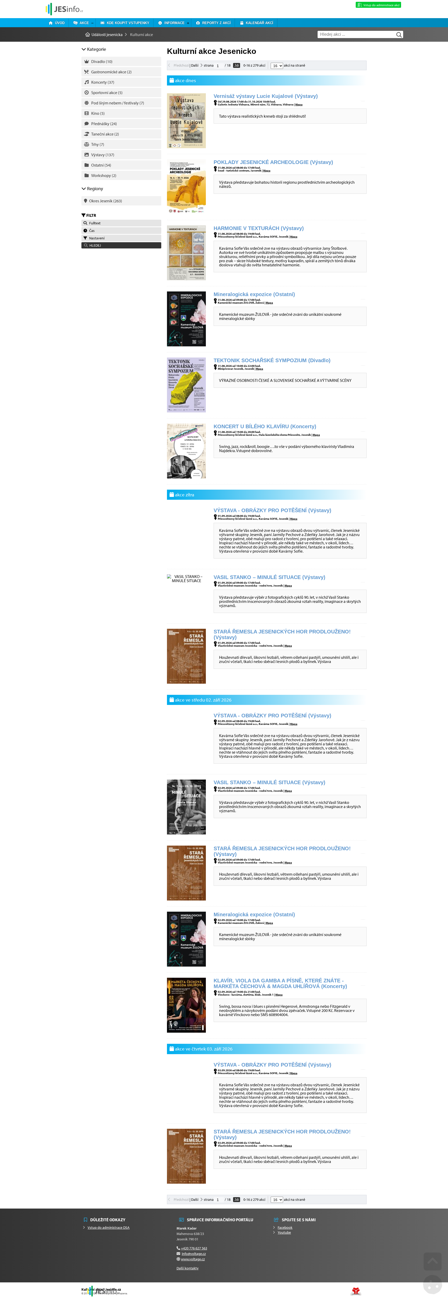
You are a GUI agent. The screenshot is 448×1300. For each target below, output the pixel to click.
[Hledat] (399, 35)
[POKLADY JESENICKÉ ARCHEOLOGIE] (186, 212)
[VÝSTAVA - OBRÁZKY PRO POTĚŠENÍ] (186, 559)
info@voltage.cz (194, 1253)
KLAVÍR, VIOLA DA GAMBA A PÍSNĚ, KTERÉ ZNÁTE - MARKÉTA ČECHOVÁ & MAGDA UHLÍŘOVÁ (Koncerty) (280, 983)
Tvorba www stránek (355, 1291)
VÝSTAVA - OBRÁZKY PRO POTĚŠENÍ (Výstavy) (272, 510)
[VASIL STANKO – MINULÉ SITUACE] (186, 580)
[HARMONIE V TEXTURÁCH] (186, 278)
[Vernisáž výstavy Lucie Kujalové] (186, 146)
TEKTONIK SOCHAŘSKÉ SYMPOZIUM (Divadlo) (272, 360)
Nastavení (96, 238)
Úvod (59, 23)
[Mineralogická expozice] (186, 344)
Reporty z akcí (215, 23)
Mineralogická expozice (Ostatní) (254, 294)
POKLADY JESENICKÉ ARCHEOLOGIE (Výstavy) (273, 162)
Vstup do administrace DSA (109, 1227)
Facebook (285, 1227)
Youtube (284, 1232)
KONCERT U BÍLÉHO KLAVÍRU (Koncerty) (265, 426)
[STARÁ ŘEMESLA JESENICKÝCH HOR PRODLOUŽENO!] (186, 682)
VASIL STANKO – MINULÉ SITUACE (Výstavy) (269, 577)
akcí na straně (294, 65)
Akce (83, 23)
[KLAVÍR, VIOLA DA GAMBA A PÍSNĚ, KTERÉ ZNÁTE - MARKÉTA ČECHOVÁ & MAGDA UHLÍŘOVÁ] (186, 1031)
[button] (121, 245)
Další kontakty (188, 1268)
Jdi (236, 65)
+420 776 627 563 (194, 1248)
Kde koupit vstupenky (127, 23)
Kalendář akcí (258, 23)
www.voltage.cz (193, 1259)
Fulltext (94, 223)
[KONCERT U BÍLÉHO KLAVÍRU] (186, 477)
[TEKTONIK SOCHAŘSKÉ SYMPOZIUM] (186, 410)
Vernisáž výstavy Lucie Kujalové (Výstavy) (266, 96)
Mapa (299, 104)
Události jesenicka (64, 9)
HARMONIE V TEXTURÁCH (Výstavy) (259, 228)
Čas (91, 230)
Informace (173, 23)
